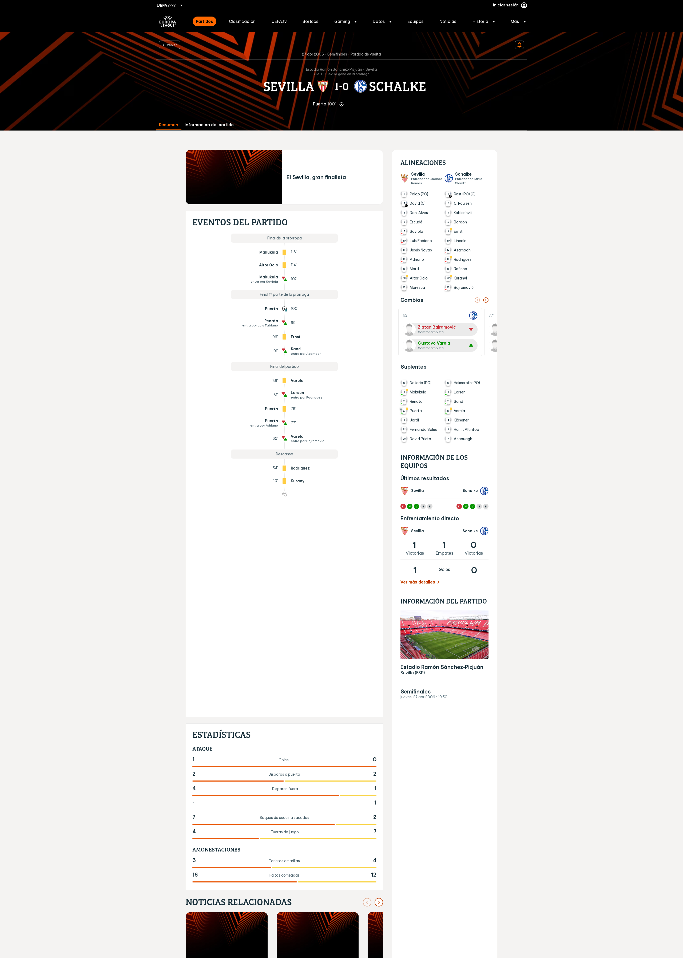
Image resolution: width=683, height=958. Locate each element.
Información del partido (209, 125)
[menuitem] (205, 21)
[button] (345, 21)
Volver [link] (172, 44)
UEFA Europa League (168, 21)
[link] (204, 21)
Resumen (168, 125)
